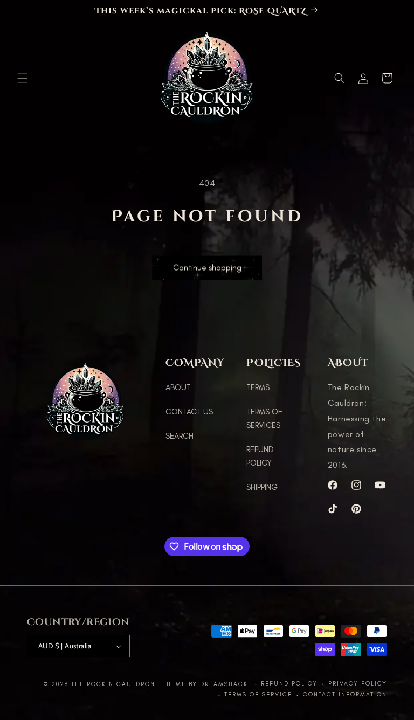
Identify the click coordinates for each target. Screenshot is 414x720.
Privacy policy (357, 683)
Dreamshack (225, 684)
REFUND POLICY (260, 456)
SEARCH (179, 436)
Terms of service (258, 694)
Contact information (345, 694)
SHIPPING (262, 487)
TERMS (258, 387)
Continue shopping (207, 267)
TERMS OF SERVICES (264, 418)
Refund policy (289, 683)
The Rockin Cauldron (113, 684)
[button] (22, 78)
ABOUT (178, 387)
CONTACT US (189, 412)
